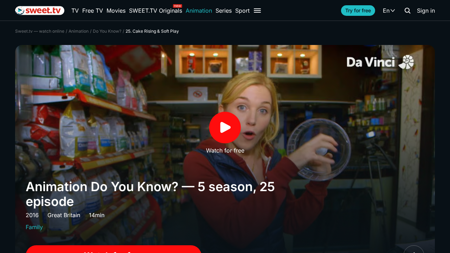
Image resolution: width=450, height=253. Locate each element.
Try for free (358, 10)
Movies (116, 10)
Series (224, 10)
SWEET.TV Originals (155, 10)
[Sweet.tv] (39, 10)
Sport (242, 10)
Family (34, 227)
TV (75, 10)
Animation (199, 10)
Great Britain (63, 215)
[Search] (407, 10)
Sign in (426, 10)
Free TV (92, 10)
